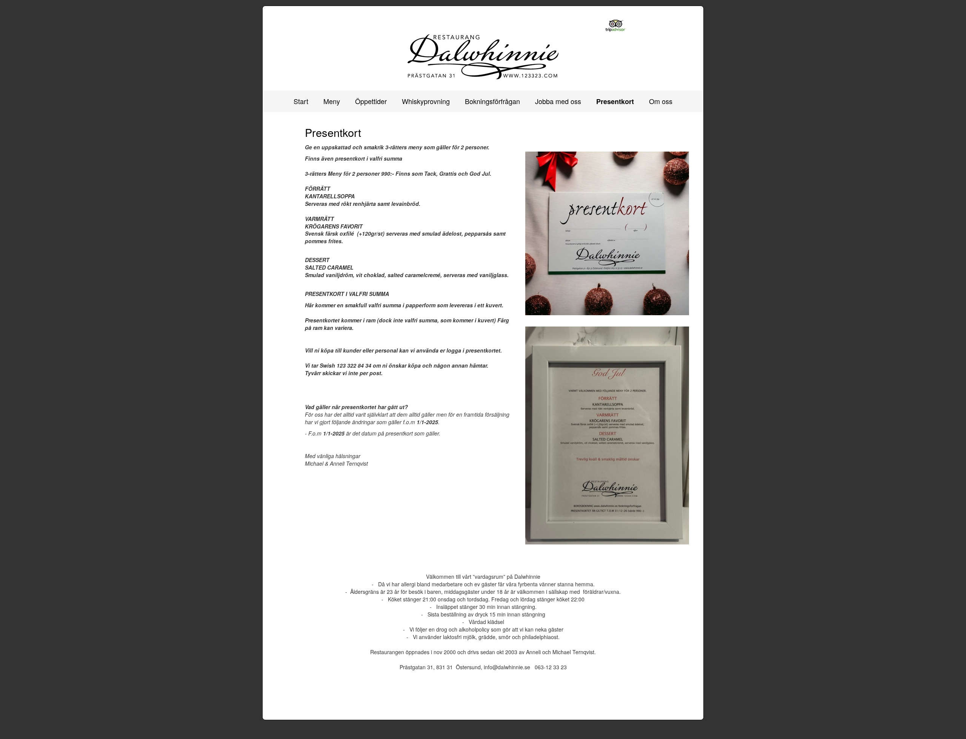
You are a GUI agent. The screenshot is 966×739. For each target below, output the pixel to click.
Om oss (660, 101)
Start (301, 101)
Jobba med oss (558, 101)
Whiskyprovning (426, 101)
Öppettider (371, 101)
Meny (331, 101)
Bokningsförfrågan (492, 101)
